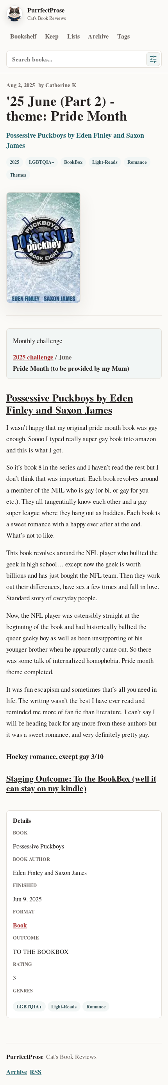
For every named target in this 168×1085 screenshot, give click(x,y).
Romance (137, 162)
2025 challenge (33, 357)
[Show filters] (153, 59)
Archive (98, 36)
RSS (35, 1071)
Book (20, 924)
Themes (18, 174)
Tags (123, 36)
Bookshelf (23, 36)
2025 (14, 162)
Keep (52, 36)
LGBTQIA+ (41, 162)
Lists (73, 36)
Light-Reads (105, 162)
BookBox (73, 162)
